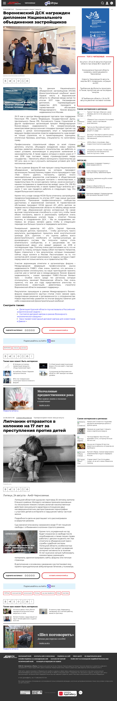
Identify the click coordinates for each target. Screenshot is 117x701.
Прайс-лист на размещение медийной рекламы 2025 (89, 659)
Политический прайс (26, 661)
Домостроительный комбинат (14, 75)
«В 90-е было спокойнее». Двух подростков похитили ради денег (99, 143)
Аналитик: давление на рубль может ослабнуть (99, 179)
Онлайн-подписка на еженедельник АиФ (33, 659)
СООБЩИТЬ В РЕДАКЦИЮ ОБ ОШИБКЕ (48, 661)
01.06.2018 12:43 (8, 9)
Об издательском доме (92, 656)
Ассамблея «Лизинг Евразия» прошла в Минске (23, 372)
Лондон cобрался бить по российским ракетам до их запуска (98, 186)
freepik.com (7, 484)
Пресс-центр (77, 656)
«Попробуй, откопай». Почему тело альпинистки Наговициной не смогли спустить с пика (99, 151)
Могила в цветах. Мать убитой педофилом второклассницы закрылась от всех (24, 611)
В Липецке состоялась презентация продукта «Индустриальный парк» (22, 366)
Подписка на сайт (63, 656)
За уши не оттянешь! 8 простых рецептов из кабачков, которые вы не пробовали (100, 446)
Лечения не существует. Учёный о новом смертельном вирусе (99, 430)
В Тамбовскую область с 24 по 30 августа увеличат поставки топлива (95, 99)
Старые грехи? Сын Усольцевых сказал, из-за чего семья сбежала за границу (100, 461)
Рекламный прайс (24, 656)
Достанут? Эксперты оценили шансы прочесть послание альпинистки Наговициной (100, 136)
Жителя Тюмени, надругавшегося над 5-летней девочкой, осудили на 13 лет (25, 618)
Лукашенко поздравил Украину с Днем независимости (98, 164)
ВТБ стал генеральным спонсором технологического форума (24, 380)
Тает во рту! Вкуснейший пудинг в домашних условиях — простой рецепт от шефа (99, 129)
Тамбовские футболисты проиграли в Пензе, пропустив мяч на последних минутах (96, 90)
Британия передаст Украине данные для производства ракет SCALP (99, 194)
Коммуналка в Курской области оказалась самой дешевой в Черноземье (95, 72)
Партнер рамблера (50, 692)
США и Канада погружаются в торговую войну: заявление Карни (98, 171)
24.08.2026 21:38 (8, 418)
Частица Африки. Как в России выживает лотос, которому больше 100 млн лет (99, 438)
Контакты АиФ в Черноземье (44, 656)
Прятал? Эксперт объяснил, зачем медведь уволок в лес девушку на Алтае (99, 114)
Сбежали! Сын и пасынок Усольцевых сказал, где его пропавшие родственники (100, 121)
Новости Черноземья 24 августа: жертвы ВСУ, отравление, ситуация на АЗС (96, 81)
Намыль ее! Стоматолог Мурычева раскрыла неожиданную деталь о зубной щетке (99, 423)
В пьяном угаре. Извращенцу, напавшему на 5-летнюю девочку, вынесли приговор (61, 611)
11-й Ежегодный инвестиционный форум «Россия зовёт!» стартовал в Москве (61, 366)
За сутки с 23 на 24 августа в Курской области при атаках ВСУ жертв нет (95, 63)
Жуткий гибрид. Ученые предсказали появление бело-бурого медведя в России (100, 453)
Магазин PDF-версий (58, 659)
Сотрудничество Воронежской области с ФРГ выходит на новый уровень (61, 373)
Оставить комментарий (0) (58, 330)
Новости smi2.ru (10, 411)
